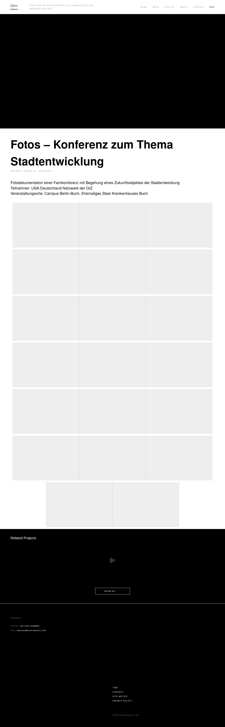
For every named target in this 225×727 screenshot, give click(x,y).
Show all (110, 591)
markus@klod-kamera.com (31, 630)
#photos (45, 171)
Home (143, 7)
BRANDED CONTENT (41, 9)
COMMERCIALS (79, 5)
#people (30, 171)
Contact (198, 7)
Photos (170, 7)
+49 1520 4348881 (30, 626)
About (184, 7)
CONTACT (118, 692)
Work (155, 7)
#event (16, 171)
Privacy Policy (122, 701)
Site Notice (120, 696)
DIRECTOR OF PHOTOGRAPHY (47, 5)
